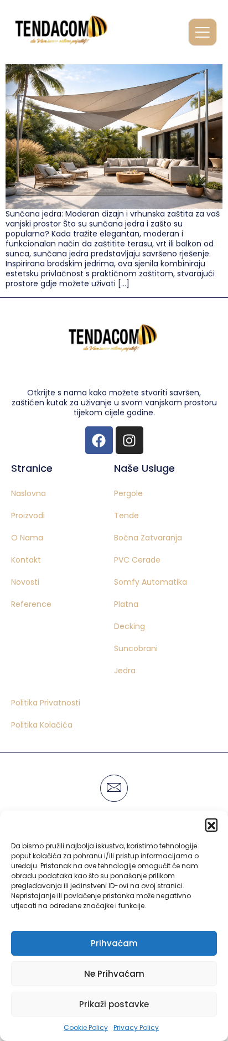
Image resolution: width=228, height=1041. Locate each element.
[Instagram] (129, 440)
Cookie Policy (86, 1027)
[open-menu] (202, 32)
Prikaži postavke (114, 1004)
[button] (211, 824)
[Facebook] (99, 440)
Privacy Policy (136, 1027)
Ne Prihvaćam (114, 974)
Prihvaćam (114, 943)
